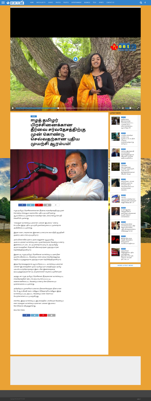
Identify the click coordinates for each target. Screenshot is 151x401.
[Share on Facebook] (22, 204)
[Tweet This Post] (31, 204)
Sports (101, 3)
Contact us (110, 3)
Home (32, 3)
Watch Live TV (40, 3)
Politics (66, 3)
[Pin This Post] (39, 204)
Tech (94, 3)
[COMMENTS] (56, 204)
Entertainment (76, 3)
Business (87, 3)
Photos (58, 3)
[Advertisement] (75, 22)
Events (50, 3)
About (139, 399)
